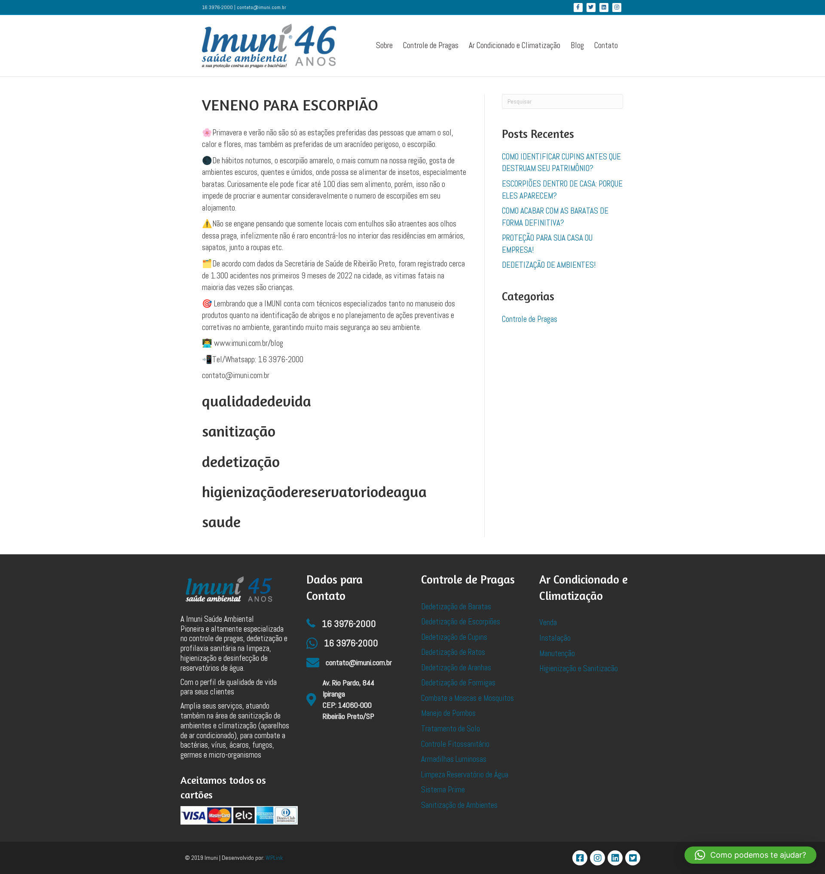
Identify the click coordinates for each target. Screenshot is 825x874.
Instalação (555, 638)
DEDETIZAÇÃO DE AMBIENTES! (549, 265)
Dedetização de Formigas (458, 682)
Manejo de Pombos (448, 713)
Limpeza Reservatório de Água (464, 774)
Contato (606, 45)
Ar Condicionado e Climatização (514, 45)
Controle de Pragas (430, 45)
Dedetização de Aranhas (456, 667)
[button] (750, 855)
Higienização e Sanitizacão (578, 668)
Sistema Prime (443, 789)
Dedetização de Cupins (454, 637)
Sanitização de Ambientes (459, 805)
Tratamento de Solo (450, 728)
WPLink (274, 858)
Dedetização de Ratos (453, 652)
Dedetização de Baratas (456, 606)
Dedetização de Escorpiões (460, 621)
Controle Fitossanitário (455, 744)
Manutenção (557, 653)
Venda (548, 622)
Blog (577, 45)
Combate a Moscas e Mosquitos (467, 698)
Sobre (384, 45)
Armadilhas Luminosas (453, 759)
